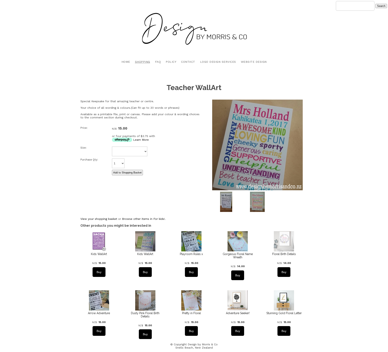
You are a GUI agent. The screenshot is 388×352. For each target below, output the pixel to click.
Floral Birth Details (284, 254)
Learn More (141, 139)
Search (381, 5)
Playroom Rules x (191, 254)
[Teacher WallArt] (257, 189)
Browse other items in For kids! (143, 218)
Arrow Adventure (99, 313)
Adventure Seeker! (238, 313)
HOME (125, 61)
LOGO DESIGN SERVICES (218, 61)
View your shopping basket (98, 218)
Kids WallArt (99, 254)
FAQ (158, 61)
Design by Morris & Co (203, 344)
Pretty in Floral (191, 313)
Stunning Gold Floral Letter (284, 313)
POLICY (171, 61)
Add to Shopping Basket (127, 172)
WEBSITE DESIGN (254, 61)
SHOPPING (142, 61)
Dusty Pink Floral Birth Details (145, 315)
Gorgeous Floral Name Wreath (238, 255)
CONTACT (188, 61)
